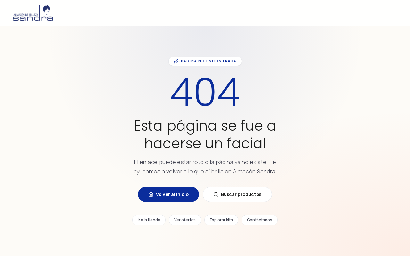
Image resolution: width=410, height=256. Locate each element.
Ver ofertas (185, 220)
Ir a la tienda (149, 220)
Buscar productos (241, 194)
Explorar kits (221, 220)
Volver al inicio (172, 194)
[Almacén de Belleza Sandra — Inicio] (33, 13)
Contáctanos (259, 220)
